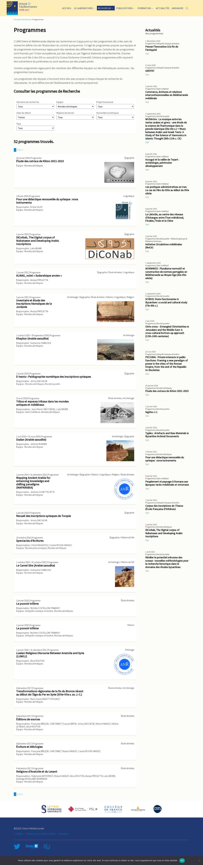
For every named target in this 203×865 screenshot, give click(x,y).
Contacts (63, 833)
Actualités (162, 8)
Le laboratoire (83, 8)
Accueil (66, 8)
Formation (144, 8)
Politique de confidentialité (40, 833)
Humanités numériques (107, 112)
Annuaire (177, 8)
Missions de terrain (65, 112)
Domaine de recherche (27, 101)
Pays (18, 123)
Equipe (59, 101)
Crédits (19, 833)
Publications (124, 8)
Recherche (104, 8)
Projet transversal (104, 101)
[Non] (199, 860)
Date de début (23, 112)
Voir (147, 53)
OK (182, 860)
